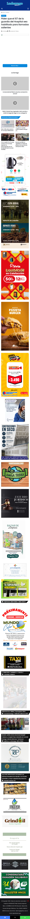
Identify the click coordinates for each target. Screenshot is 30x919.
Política (7, 12)
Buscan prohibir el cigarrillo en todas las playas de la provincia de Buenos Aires (21, 144)
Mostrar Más (14, 65)
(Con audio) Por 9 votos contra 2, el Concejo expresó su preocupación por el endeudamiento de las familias (7, 145)
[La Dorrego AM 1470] (15, 3)
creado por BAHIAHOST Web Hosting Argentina (15, 903)
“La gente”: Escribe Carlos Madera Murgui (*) (21, 129)
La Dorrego (4, 31)
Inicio (3, 12)
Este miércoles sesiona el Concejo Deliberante (7, 129)
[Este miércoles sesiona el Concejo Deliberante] (7, 124)
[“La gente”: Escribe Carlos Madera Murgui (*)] (22, 123)
